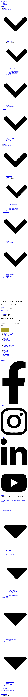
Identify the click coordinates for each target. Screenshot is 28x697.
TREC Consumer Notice (6, 500)
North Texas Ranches (13, 68)
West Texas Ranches (13, 72)
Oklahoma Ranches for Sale (9, 335)
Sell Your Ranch (6, 340)
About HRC (8, 105)
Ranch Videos (9, 140)
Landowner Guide (10, 138)
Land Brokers (6, 343)
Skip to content (4, 1)
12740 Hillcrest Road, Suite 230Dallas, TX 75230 (7, 311)
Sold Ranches (9, 74)
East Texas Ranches (13, 69)
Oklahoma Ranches (10, 41)
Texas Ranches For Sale (8, 333)
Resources (8, 139)
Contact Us (5, 142)
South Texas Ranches (13, 73)
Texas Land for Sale (7, 334)
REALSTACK (13, 504)
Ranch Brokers (6, 337)
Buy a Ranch (6, 341)
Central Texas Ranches (14, 71)
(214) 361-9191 (4, 314)
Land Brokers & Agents (11, 106)
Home (4, 8)
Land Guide (5, 338)
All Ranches (8, 38)
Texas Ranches (9, 40)
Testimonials (8, 107)
